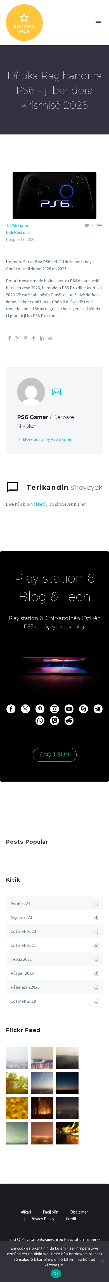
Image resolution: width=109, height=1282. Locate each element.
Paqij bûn (54, 754)
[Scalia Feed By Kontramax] (17, 1058)
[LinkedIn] (42, 338)
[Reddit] (50, 338)
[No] (102, 1261)
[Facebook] (9, 338)
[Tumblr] (34, 338)
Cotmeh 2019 (23, 1001)
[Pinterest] (25, 338)
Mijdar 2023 (21, 917)
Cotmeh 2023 (23, 931)
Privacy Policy (42, 1219)
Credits (72, 1219)
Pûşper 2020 (22, 973)
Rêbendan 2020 (25, 987)
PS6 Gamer (20, 225)
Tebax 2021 (21, 959)
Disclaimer (79, 1212)
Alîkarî (26, 1212)
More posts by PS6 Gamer (47, 439)
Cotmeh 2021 (23, 945)
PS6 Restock (18, 232)
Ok (55, 1273)
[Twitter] (17, 338)
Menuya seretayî (98, 22)
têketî (39, 504)
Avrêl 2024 (20, 903)
